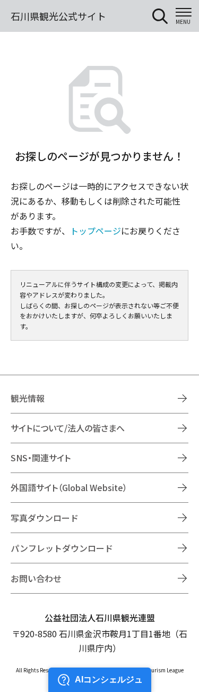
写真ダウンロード (45, 517)
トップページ (95, 230)
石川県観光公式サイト (58, 16)
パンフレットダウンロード (62, 548)
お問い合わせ (36, 578)
